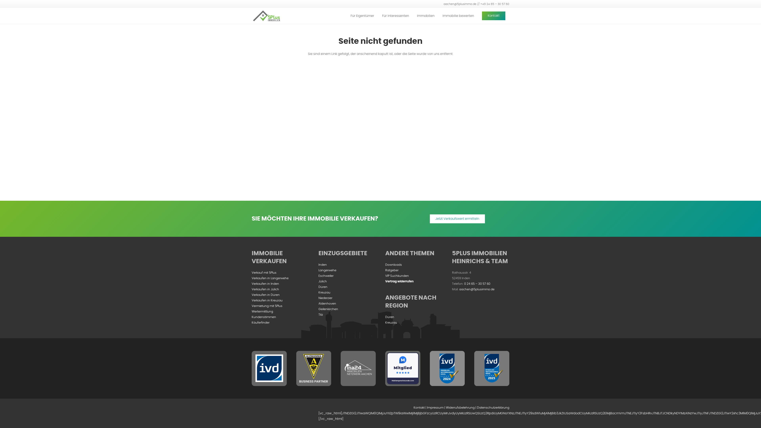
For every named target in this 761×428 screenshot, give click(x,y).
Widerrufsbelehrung (460, 407)
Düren (322, 287)
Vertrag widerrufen (399, 281)
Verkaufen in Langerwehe (270, 278)
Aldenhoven (327, 303)
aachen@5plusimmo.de (476, 289)
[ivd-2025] (491, 368)
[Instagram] (264, 413)
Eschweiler (326, 275)
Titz (320, 314)
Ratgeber (392, 270)
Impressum (435, 407)
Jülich (322, 281)
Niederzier (325, 298)
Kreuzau (324, 292)
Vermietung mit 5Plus (267, 306)
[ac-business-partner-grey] (313, 368)
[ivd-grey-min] (269, 368)
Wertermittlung (262, 311)
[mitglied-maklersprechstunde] (402, 368)
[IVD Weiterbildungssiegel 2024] (447, 368)
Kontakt (419, 407)
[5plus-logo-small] (266, 16)
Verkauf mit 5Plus (264, 272)
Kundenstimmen (264, 317)
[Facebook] (256, 413)
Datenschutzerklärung (493, 407)
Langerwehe (327, 270)
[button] (377, 16)
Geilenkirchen (328, 309)
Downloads (393, 264)
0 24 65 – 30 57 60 (477, 283)
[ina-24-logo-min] (358, 368)
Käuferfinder (261, 322)
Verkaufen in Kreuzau (267, 300)
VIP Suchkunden (397, 275)
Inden (322, 264)
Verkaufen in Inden (265, 283)
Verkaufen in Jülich (265, 289)
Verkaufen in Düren (266, 294)
